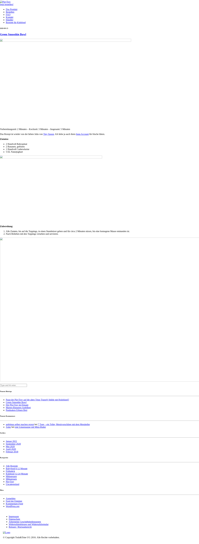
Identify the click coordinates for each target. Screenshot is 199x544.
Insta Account (82, 134)
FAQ (8, 14)
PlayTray (10, 481)
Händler (9, 20)
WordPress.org (12, 506)
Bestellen (10, 12)
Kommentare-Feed (14, 503)
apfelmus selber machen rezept (20, 424)
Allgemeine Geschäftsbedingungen (25, 521)
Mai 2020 (10, 446)
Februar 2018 (12, 451)
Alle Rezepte (12, 466)
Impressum (14, 516)
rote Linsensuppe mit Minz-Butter (30, 427)
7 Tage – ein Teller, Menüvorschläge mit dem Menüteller (64, 424)
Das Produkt (11, 9)
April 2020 (11, 449)
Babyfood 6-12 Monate (16, 468)
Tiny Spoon (48, 134)
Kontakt (9, 17)
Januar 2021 (11, 441)
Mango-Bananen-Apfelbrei (18, 407)
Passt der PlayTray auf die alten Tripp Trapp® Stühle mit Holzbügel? (37, 399)
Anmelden (10, 498)
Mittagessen (11, 476)
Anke (8, 427)
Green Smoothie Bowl (13, 34)
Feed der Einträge (14, 501)
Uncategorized (12, 484)
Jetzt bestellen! (6, 4)
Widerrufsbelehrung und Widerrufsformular (29, 524)
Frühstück (10, 471)
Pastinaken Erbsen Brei (16, 410)
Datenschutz (14, 519)
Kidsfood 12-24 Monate (17, 474)
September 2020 (13, 444)
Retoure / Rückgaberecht (20, 527)
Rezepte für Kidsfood (16, 22)
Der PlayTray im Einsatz (17, 405)
